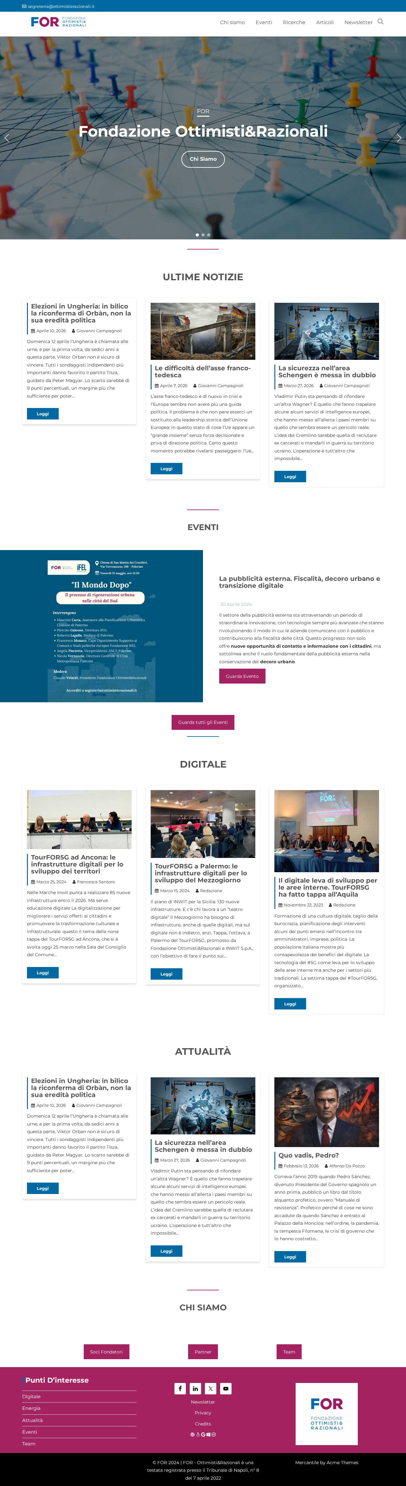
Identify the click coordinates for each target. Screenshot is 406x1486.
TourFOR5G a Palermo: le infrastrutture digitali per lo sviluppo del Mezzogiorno (201, 873)
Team (289, 1352)
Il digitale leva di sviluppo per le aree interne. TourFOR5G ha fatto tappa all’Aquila (327, 887)
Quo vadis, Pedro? (308, 1155)
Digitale (31, 1396)
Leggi (43, 413)
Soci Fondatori (106, 1352)
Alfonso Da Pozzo (347, 1165)
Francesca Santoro (96, 881)
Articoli (325, 22)
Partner (203, 1352)
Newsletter (358, 22)
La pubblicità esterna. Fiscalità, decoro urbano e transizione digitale (299, 582)
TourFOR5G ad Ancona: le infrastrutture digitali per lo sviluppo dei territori (77, 864)
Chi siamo (232, 22)
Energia (31, 1408)
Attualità (32, 1420)
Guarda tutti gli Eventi (203, 722)
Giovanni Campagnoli (99, 330)
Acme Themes (342, 1462)
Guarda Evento (242, 676)
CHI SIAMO (203, 1307)
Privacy (203, 1413)
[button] (7, 138)
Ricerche (294, 22)
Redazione (211, 890)
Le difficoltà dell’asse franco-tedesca (203, 371)
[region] (203, 137)
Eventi (264, 22)
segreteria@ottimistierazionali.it (61, 6)
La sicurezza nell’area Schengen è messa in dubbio (327, 371)
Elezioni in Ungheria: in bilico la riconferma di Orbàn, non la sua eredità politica (81, 313)
